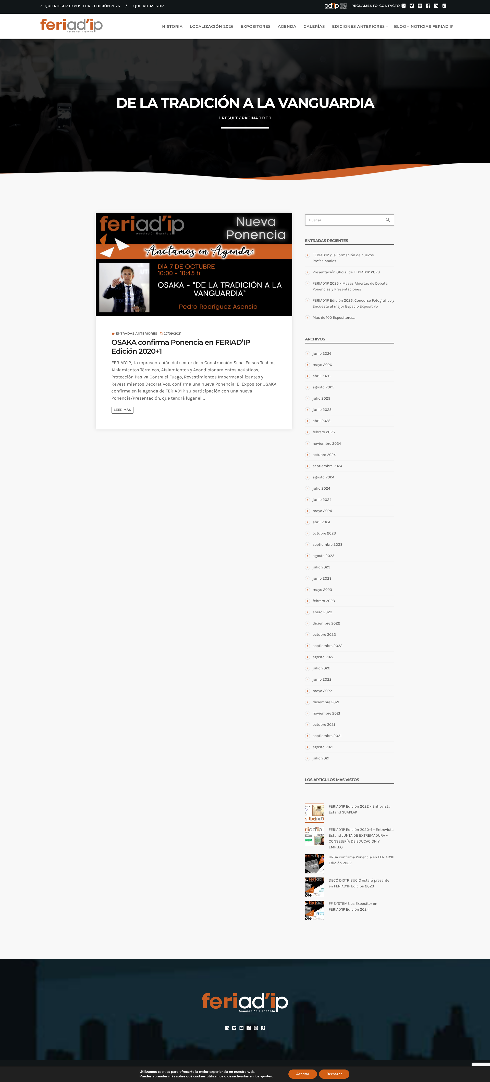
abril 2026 (321, 376)
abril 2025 (321, 420)
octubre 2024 (324, 454)
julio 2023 (321, 567)
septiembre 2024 (327, 466)
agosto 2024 (323, 477)
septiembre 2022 (327, 645)
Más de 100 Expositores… (334, 317)
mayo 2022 (322, 691)
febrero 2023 (324, 601)
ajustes (266, 1076)
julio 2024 (321, 488)
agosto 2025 (323, 387)
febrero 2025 (324, 432)
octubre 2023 (324, 533)
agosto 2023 (323, 555)
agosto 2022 (323, 657)
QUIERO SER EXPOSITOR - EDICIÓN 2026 (79, 6)
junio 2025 (322, 409)
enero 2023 (322, 612)
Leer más (122, 410)
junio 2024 (322, 499)
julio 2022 (321, 668)
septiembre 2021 (327, 735)
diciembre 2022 (326, 623)
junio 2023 (322, 578)
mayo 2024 (322, 510)
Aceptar (302, 1074)
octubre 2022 (324, 634)
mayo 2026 (322, 364)
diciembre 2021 (326, 702)
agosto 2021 (323, 747)
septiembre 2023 (327, 544)
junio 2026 (322, 353)
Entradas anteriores (136, 334)
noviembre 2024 (327, 443)
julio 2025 (321, 398)
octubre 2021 (324, 724)
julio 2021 (321, 758)
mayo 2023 (322, 589)
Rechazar (334, 1074)
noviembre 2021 (326, 713)
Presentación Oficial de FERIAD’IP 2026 (346, 272)
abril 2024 (321, 522)
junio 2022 (322, 679)
